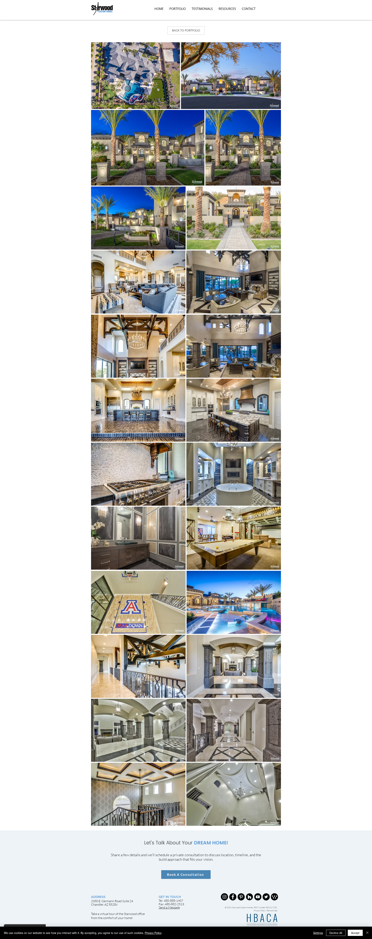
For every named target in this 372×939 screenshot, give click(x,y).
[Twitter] (266, 896)
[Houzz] (249, 896)
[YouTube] (257, 896)
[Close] (367, 933)
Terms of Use (272, 910)
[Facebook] (232, 896)
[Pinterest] (241, 896)
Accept (355, 933)
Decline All (335, 933)
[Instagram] (224, 896)
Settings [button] (318, 933)
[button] (227, 9)
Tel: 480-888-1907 (171, 901)
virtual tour (107, 914)
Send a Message (169, 907)
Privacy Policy (260, 910)
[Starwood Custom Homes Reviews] (274, 896)
